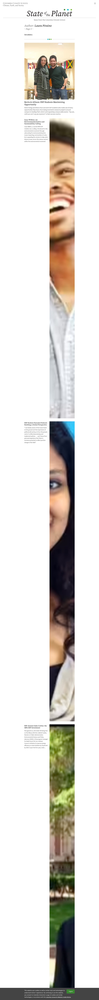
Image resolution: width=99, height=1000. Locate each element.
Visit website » (28, 35)
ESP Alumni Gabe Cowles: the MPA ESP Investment (35, 727)
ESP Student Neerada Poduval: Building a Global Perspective (35, 424)
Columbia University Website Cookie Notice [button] (58, 997)
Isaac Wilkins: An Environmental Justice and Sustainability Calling (34, 122)
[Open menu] (95, 3)
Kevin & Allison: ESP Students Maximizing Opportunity (44, 103)
